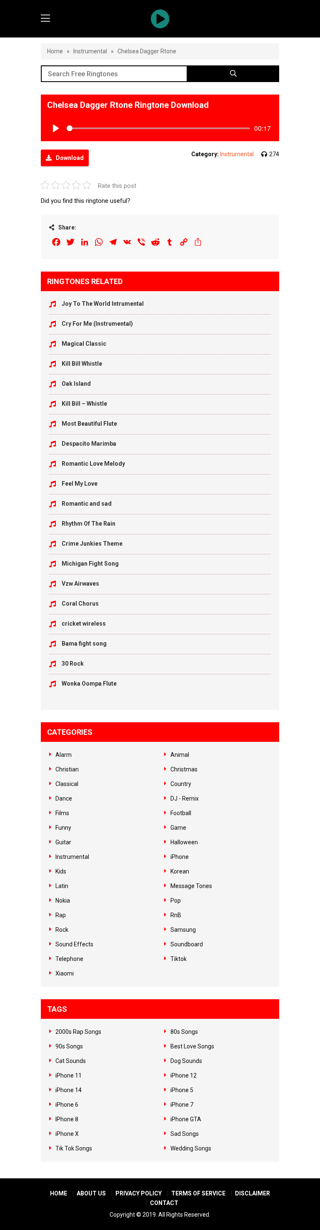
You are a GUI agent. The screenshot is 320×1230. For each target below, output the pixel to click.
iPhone (179, 856)
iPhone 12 (183, 1075)
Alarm (63, 754)
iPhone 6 (66, 1104)
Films (62, 813)
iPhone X (67, 1133)
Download (70, 158)
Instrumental (90, 51)
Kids (60, 871)
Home (55, 51)
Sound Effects (74, 944)
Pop (175, 900)
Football (180, 813)
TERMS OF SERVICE (198, 1193)
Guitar (63, 842)
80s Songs (184, 1031)
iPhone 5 (181, 1090)
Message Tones (191, 886)
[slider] (158, 128)
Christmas (184, 769)
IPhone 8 (66, 1119)
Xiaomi (64, 973)
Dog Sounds (186, 1061)
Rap (60, 915)
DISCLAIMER (252, 1193)
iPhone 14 (68, 1090)
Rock (61, 929)
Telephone (69, 959)
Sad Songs (184, 1133)
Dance (63, 798)
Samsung (183, 929)
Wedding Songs (190, 1148)
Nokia (62, 900)
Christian (67, 769)
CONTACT (164, 1203)
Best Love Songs (192, 1046)
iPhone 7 (181, 1104)
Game (178, 827)
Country (180, 784)
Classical (66, 784)
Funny (63, 827)
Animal (179, 754)
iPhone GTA (185, 1119)
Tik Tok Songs (73, 1148)
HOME (58, 1193)
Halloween (184, 842)
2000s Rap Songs (78, 1031)
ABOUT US (91, 1193)
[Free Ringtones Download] (160, 18)
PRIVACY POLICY (138, 1193)
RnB (175, 915)
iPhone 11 (68, 1075)
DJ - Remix (184, 798)
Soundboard (186, 944)
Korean (179, 871)
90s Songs (69, 1046)
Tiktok (178, 959)
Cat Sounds (70, 1061)
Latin (61, 886)
